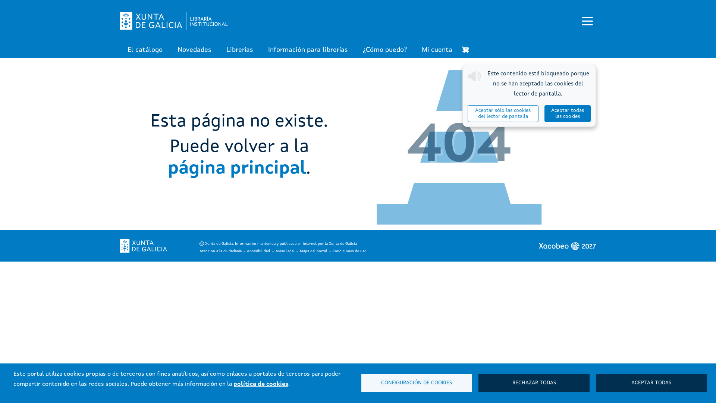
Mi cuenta (437, 50)
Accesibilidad (258, 251)
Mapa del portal (313, 251)
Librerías (239, 50)
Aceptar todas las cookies (567, 113)
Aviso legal (285, 251)
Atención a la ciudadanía (221, 251)
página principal (237, 169)
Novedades (194, 50)
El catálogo (145, 50)
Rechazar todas (534, 383)
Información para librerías (308, 50)
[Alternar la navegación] (587, 21)
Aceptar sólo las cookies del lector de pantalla (503, 113)
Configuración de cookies (416, 383)
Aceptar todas (651, 383)
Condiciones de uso (350, 251)
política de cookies (260, 384)
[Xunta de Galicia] (143, 246)
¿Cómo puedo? (385, 50)
